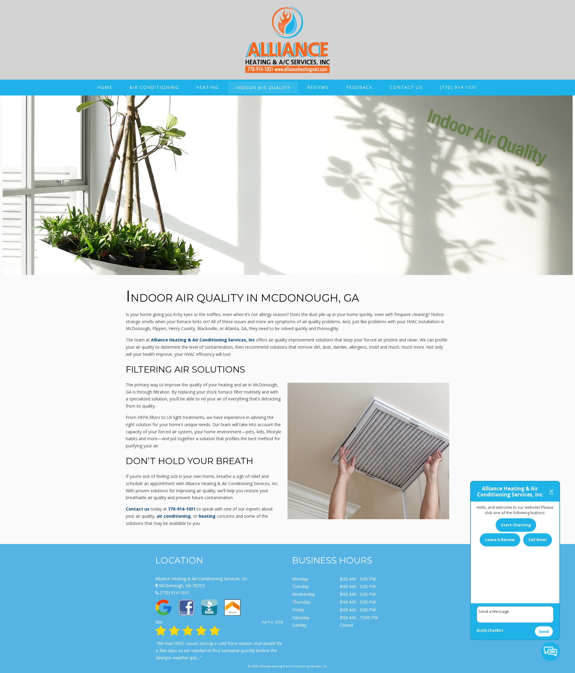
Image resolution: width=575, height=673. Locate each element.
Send (544, 631)
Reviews (318, 87)
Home (104, 87)
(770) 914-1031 (459, 87)
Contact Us (406, 87)
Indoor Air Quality (263, 87)
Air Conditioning (154, 87)
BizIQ (482, 630)
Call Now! (537, 539)
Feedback (359, 87)
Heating (207, 87)
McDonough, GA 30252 (181, 585)
